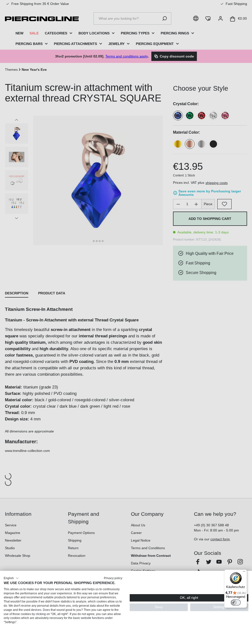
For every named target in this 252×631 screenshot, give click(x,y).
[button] (11, 578)
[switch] (236, 602)
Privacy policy (113, 578)
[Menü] (244, 572)
